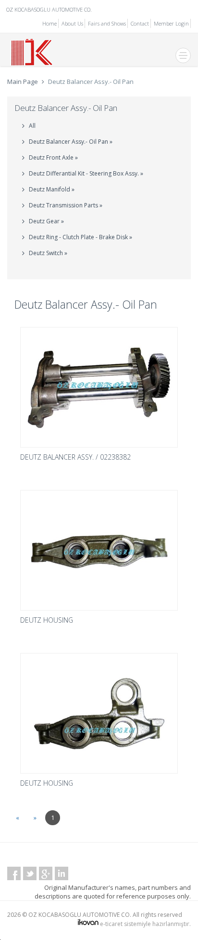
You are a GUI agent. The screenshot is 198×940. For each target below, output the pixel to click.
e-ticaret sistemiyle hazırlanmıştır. (145, 924)
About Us (72, 23)
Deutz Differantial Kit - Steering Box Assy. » (86, 173)
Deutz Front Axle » (53, 157)
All (32, 126)
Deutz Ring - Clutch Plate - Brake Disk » (80, 237)
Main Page (22, 81)
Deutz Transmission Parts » (65, 205)
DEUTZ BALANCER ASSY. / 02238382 (75, 457)
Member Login (171, 23)
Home (49, 23)
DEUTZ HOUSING (46, 620)
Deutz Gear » (46, 221)
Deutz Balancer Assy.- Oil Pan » (70, 141)
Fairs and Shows (107, 23)
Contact (140, 23)
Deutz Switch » (48, 253)
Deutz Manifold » (51, 189)
